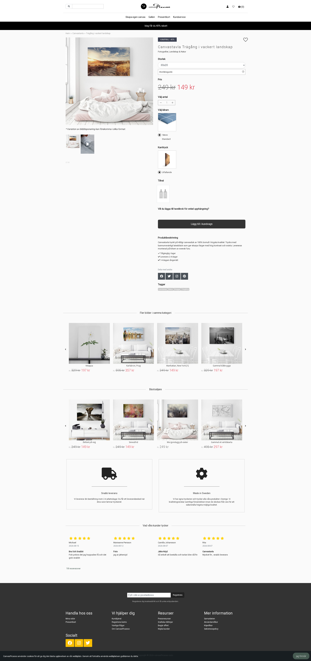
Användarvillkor (211, 622)
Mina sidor (70, 619)
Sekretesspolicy (211, 629)
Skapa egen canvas (135, 17)
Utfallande (167, 172)
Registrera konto (119, 622)
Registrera (177, 595)
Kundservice (179, 17)
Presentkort (164, 17)
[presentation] (65, 349)
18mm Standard (166, 137)
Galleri (152, 17)
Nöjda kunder (164, 629)
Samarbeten (209, 619)
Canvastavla (78, 33)
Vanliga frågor (118, 625)
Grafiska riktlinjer (165, 622)
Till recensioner (73, 568)
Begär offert (163, 625)
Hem (68, 33)
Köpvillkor (208, 625)
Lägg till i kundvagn (202, 224)
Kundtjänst (116, 619)
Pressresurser (164, 619)
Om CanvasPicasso (121, 629)
